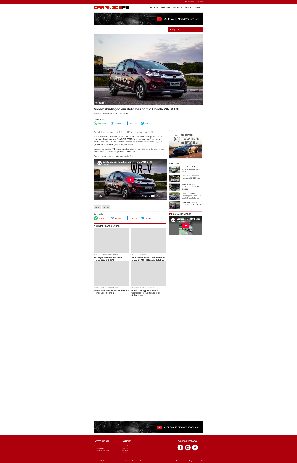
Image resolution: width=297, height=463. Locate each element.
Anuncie (200, 2)
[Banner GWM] (185, 145)
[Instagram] (188, 447)
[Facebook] (180, 447)
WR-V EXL (106, 207)
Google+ (180, 452)
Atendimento (99, 448)
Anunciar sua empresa (102, 450)
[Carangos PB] (111, 8)
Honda (97, 207)
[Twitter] (195, 447)
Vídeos (187, 7)
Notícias (154, 7)
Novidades (125, 446)
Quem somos (99, 446)
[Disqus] (130, 328)
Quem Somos (190, 2)
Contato (198, 7)
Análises (165, 7)
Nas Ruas (177, 7)
